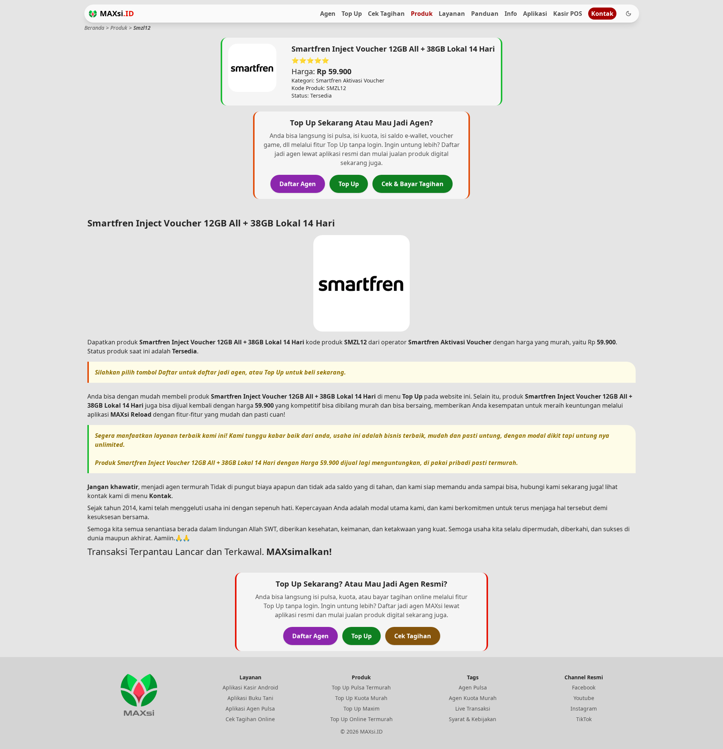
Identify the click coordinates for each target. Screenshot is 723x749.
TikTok (584, 719)
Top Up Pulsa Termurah (361, 687)
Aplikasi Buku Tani (250, 698)
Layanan (452, 13)
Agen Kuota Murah (473, 698)
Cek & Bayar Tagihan (412, 184)
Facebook (583, 687)
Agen (328, 13)
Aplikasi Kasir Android (250, 687)
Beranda (94, 27)
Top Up (352, 13)
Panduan (485, 13)
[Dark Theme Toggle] (628, 14)
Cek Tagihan (386, 13)
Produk (422, 13)
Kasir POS (567, 13)
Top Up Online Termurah (361, 719)
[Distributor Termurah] (93, 14)
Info (511, 13)
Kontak (602, 13)
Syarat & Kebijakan (472, 719)
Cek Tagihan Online (250, 719)
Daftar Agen (297, 184)
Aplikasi (535, 13)
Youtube (584, 698)
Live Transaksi (472, 708)
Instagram (583, 708)
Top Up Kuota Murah (361, 698)
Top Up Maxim (361, 708)
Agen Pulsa (473, 687)
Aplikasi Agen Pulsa (250, 708)
